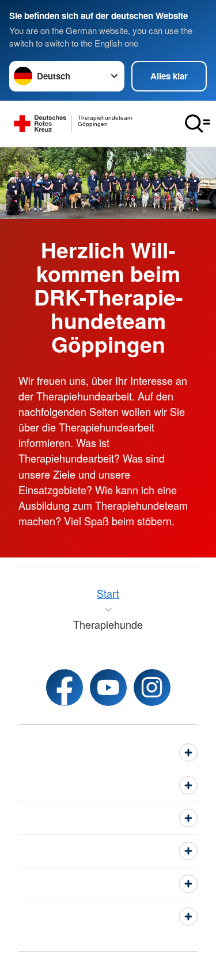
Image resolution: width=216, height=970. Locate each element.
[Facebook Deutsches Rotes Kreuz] (64, 687)
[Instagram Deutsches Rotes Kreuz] (152, 687)
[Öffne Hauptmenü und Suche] (197, 124)
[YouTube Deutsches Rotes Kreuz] (108, 687)
